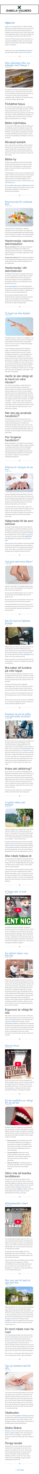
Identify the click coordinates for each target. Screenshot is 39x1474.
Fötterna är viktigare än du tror (19, 468)
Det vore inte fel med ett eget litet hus (17, 1281)
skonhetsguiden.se (14, 286)
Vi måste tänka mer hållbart (15, 803)
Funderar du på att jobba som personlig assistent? (18, 715)
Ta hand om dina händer (17, 313)
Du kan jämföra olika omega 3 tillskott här (17, 185)
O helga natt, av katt (15, 891)
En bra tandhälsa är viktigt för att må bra (19, 1101)
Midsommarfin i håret (16, 1203)
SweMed (25, 999)
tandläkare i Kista (22, 1189)
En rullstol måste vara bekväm (16, 954)
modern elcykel (13, 847)
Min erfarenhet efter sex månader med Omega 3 (17, 64)
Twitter (29, 52)
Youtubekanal (22, 50)
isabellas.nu (15, 41)
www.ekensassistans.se (25, 749)
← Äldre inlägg (19, 1470)
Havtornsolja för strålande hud (18, 203)
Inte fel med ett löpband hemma (17, 622)
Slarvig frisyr (12, 1045)
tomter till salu (14, 1339)
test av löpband (25, 654)
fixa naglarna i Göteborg (21, 1416)
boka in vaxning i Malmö (12, 1433)
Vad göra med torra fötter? (19, 561)
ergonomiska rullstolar (11, 1023)
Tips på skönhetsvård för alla (18, 1367)
